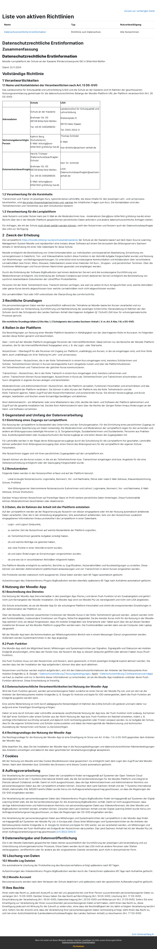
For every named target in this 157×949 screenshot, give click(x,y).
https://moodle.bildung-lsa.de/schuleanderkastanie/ (50, 240)
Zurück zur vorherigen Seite (139, 11)
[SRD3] (72, 831)
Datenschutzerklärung (52, 673)
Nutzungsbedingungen (78, 673)
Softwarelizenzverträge (139, 673)
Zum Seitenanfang (142, 934)
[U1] (58, 831)
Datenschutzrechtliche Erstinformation (78, 942)
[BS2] (64, 831)
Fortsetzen (78, 946)
